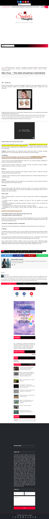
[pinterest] (23, 2)
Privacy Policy (16, 361)
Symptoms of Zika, (5, 77)
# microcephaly (25, 251)
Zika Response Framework (27, 68)
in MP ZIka (18, 67)
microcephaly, (19, 75)
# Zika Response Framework (30, 252)
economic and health (42, 6)
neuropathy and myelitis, (27, 75)
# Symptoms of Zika (14, 252)
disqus (24, 283)
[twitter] (21, 2)
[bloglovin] (23, 517)
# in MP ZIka (18, 251)
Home (3, 67)
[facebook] (18, 2)
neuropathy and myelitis (32, 67)
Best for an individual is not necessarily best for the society (26, 401)
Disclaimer (16, 360)
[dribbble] (26, 517)
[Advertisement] (24, 33)
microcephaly (24, 67)
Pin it (32, 255)
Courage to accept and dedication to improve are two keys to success (27, 386)
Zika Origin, (11, 77)
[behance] (31, 517)
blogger (9, 283)
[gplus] (18, 517)
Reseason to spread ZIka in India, (38, 75)
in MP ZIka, (15, 75)
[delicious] (35, 517)
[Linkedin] (31, 1)
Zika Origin (18, 68)
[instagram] (28, 2)
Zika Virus (35, 68)
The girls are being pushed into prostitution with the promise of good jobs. (26, 368)
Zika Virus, (26, 77)
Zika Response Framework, (18, 77)
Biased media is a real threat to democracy (27, 396)
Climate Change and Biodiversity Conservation (26, 411)
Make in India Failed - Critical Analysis (27, 380)
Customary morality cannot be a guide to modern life (27, 390)
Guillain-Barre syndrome (10, 67)
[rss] (26, 2)
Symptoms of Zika (11, 68)
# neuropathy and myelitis (34, 251)
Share (20, 255)
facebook (40, 283)
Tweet (8, 255)
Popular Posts (17, 365)
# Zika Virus (39, 252)
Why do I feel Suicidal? (25, 405)
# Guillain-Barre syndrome (10, 251)
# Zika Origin (21, 252)
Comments (32, 364)
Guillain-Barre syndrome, (8, 75)
